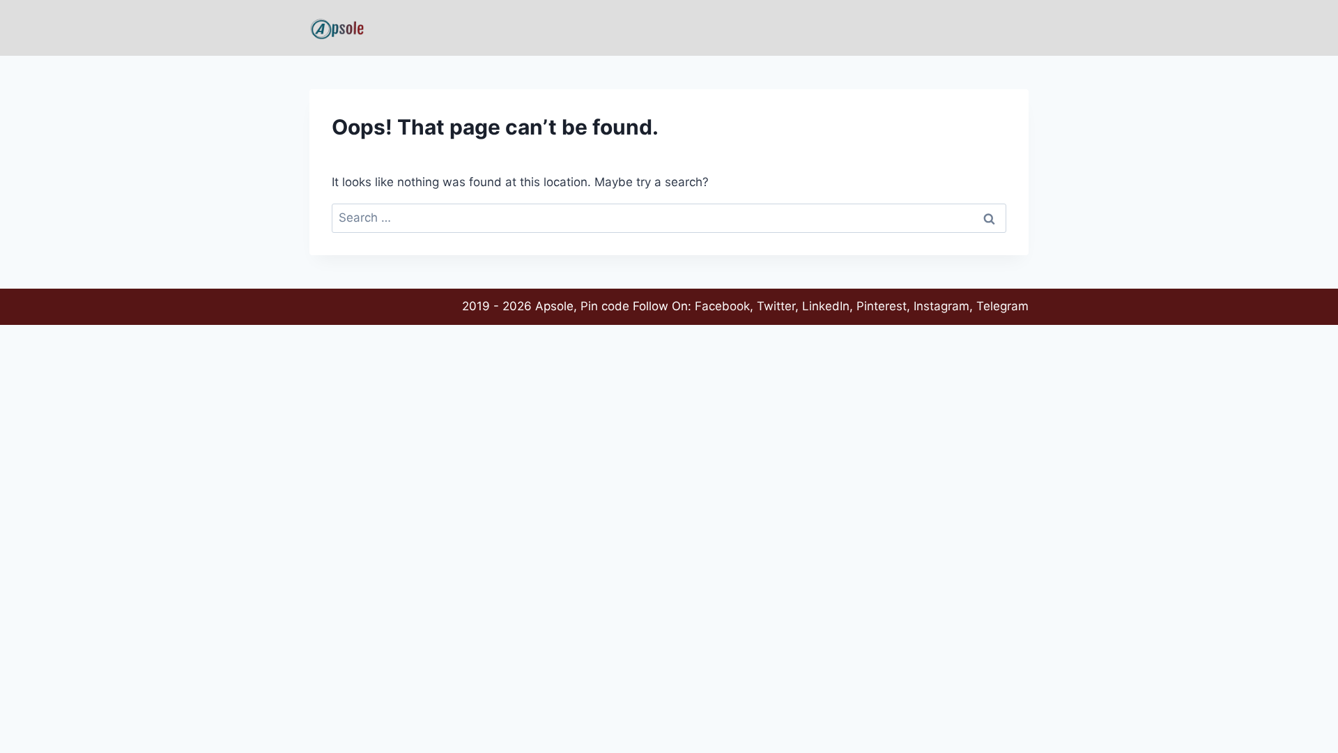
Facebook (722, 306)
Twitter (776, 306)
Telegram (1002, 306)
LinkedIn (825, 306)
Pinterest (881, 306)
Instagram (941, 306)
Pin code (604, 306)
